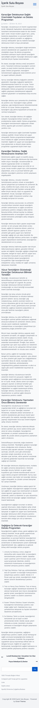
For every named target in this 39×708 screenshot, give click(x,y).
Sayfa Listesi (5, 686)
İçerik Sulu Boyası (12, 3)
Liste (3, 682)
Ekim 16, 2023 (16, 24)
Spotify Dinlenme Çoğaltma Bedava (13, 689)
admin (5, 24)
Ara (35, 669)
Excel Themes (21, 701)
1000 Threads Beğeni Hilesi (10, 675)
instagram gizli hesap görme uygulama (14, 679)
